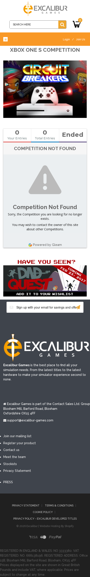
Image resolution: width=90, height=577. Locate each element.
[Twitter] (38, 323)
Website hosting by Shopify (57, 526)
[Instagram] (65, 323)
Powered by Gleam (47, 245)
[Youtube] (51, 323)
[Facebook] (25, 323)
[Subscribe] (78, 307)
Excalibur (32, 526)
